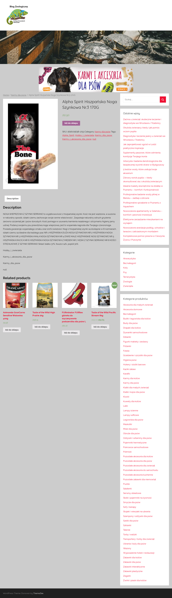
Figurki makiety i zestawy (135, 341)
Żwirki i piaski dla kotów (135, 580)
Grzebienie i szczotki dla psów (137, 355)
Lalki (125, 406)
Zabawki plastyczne (133, 571)
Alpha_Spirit (68, 135)
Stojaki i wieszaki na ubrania (136, 511)
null (94, 139)
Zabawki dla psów (132, 562)
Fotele (126, 351)
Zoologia (127, 281)
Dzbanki (127, 337)
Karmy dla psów (18, 95)
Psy (125, 272)
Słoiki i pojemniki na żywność (137, 498)
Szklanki (127, 525)
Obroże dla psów (131, 433)
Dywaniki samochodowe (135, 332)
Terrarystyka (129, 277)
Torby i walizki (130, 534)
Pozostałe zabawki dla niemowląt (139, 479)
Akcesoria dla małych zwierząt (138, 305)
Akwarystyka (129, 258)
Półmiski (127, 452)
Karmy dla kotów (131, 378)
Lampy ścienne (130, 410)
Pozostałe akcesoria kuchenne (138, 475)
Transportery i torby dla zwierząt (138, 539)
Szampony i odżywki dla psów (138, 516)
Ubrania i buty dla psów (134, 543)
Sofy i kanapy (129, 507)
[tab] (13, 199)
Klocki (126, 396)
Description (13, 198)
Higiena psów (130, 360)
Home (6, 95)
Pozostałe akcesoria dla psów (137, 461)
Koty (125, 267)
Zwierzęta (128, 286)
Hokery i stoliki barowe (134, 364)
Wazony (127, 548)
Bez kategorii (129, 263)
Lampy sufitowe (131, 415)
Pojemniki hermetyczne (135, 442)
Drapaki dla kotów (132, 328)
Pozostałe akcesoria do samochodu (140, 470)
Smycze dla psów (131, 502)
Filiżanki (127, 346)
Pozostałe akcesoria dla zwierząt (139, 465)
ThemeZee (38, 593)
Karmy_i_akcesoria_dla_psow (76, 139)
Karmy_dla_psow (103, 135)
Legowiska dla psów (133, 419)
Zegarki (127, 576)
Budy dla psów (130, 323)
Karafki (126, 373)
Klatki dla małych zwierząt (136, 387)
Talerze (126, 530)
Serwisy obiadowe (132, 493)
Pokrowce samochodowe (135, 447)
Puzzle (126, 484)
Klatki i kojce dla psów (134, 392)
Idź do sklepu (71, 123)
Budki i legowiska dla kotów (137, 318)
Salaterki (127, 488)
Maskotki (127, 424)
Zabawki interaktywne (134, 566)
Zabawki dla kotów (132, 557)
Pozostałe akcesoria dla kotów (138, 456)
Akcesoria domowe (132, 309)
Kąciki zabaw (129, 369)
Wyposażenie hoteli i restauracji (138, 553)
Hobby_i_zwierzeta (84, 135)
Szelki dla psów (130, 520)
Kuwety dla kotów (132, 401)
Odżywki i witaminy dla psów (137, 438)
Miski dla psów (130, 429)
